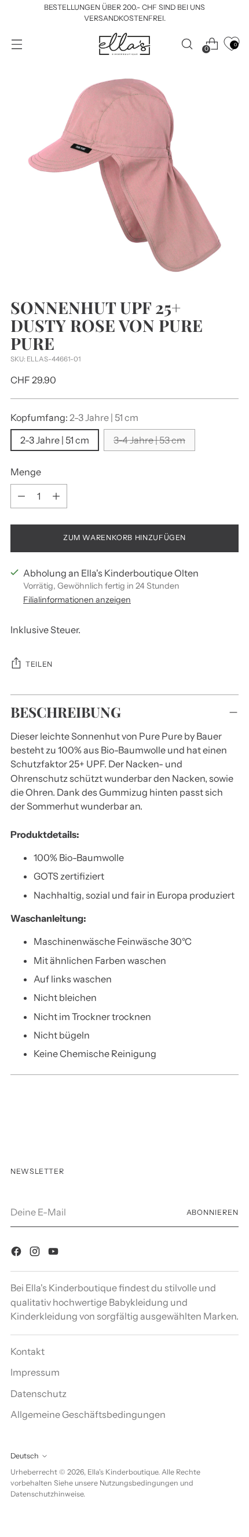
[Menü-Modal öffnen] (16, 44)
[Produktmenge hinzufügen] (21, 496)
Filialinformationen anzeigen (77, 599)
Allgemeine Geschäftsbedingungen (88, 1414)
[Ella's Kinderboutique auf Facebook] (17, 1253)
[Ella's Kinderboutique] (124, 44)
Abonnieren (212, 1212)
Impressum (35, 1372)
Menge (25, 472)
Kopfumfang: (74, 417)
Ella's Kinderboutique (122, 1472)
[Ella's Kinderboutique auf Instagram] (36, 1253)
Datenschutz (38, 1393)
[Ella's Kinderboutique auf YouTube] (54, 1253)
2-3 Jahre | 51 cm (54, 440)
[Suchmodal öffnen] (187, 44)
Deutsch (24, 1455)
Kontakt (27, 1351)
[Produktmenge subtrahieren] (56, 496)
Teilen (39, 664)
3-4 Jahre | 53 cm (149, 440)
